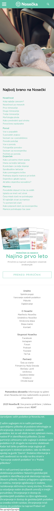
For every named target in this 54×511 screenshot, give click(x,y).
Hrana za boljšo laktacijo (14, 163)
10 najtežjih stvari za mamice (16, 200)
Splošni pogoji (27, 294)
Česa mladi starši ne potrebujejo (18, 196)
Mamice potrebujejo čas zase (16, 209)
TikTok (27, 354)
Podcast (27, 348)
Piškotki (27, 301)
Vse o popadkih (10, 132)
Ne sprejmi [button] (5, 509)
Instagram (27, 341)
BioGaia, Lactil (27, 369)
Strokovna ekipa (27, 321)
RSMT (34, 407)
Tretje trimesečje (11, 114)
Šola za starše (27, 363)
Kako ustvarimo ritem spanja (16, 160)
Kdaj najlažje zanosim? (13, 101)
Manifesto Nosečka (27, 314)
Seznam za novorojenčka (14, 151)
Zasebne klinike (27, 375)
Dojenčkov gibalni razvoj (14, 179)
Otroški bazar (27, 381)
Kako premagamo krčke (14, 172)
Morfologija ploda (11, 117)
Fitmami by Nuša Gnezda (27, 366)
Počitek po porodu (11, 154)
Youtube (27, 351)
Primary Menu (4, 4)
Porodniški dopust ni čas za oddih (18, 190)
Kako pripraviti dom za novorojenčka (20, 206)
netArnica (27, 372)
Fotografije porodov (12, 147)
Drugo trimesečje (11, 111)
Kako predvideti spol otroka (16, 120)
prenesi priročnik (27, 274)
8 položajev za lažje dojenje (16, 166)
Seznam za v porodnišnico (15, 138)
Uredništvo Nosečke (27, 318)
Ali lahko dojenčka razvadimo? (17, 182)
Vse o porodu (9, 144)
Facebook (27, 338)
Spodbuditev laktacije (13, 169)
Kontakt (27, 327)
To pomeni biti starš (12, 203)
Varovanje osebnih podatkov (27, 297)
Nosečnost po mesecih (14, 105)
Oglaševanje (27, 304)
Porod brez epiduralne (13, 124)
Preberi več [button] (39, 506)
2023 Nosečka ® (11, 404)
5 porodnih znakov (11, 135)
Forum (27, 344)
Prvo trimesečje (10, 108)
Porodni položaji (10, 141)
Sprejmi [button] (15, 509)
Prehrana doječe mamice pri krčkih (19, 176)
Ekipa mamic (27, 324)
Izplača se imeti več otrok (15, 193)
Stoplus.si (27, 378)
